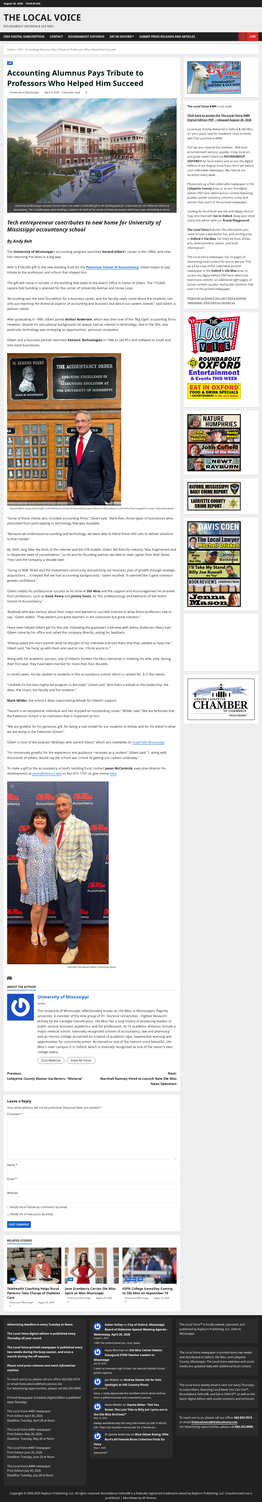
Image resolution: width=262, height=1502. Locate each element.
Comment (15, 1114)
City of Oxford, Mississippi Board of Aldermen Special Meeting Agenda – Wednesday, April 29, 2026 (131, 1329)
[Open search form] (234, 36)
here (113, 773)
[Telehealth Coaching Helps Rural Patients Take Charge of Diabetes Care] (34, 1266)
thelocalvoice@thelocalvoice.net (214, 1422)
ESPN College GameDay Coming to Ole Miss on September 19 (147, 1290)
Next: (138, 1078)
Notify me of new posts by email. (32, 1214)
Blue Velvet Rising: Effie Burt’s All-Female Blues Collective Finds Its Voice (131, 1439)
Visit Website (51, 1060)
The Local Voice (42, 17)
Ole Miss (130, 1279)
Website (12, 1193)
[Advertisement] (221, 643)
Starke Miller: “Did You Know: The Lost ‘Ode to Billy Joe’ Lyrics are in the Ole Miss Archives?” (131, 1409)
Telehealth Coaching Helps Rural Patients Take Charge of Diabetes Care (33, 1293)
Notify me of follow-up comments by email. (39, 1207)
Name (12, 1165)
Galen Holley (114, 1325)
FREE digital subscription (24, 37)
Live (253, 36)
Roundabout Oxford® (86, 37)
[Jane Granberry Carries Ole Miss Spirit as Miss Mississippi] (92, 1266)
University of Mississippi (24, 92)
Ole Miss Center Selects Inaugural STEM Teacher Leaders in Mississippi (128, 1355)
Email (12, 1179)
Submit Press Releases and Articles (167, 37)
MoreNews (130, 1498)
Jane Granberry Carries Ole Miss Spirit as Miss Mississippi (90, 1290)
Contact (56, 37)
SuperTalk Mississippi (148, 742)
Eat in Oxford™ (122, 37)
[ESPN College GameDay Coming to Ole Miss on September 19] (149, 1266)
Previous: (45, 1076)
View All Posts (81, 1060)
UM (10, 63)
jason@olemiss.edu (47, 773)
